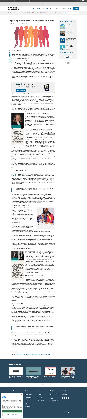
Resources (44, 8)
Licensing (51, 394)
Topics (37, 8)
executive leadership (30, 354)
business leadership (21, 354)
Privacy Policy (7, 408)
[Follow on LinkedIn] (83, 0)
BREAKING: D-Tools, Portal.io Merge (47, 12)
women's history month (45, 354)
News (10, 18)
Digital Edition (39, 397)
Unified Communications (29, 404)
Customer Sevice (64, 394)
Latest (31, 8)
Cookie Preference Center (12, 414)
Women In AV (37, 354)
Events (63, 8)
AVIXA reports (40, 60)
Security (26, 403)
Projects (52, 8)
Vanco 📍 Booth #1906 (33, 12)
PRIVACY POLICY (76, 413)
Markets (26, 400)
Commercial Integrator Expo (54, 400)
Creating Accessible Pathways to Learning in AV (70, 46)
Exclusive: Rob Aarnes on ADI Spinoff (21, 12)
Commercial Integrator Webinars (54, 401)
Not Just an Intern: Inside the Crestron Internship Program (70, 32)
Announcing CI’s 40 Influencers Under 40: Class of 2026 (70, 25)
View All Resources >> (40, 400)
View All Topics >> (28, 406)
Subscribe (76, 8)
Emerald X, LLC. (69, 411)
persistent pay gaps (15, 175)
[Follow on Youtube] (85, 0)
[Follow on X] (80, 0)
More (69, 8)
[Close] (21, 394)
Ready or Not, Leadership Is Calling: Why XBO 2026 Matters (71, 39)
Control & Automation (28, 397)
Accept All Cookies (12, 411)
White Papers (39, 394)
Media (57, 8)
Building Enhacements (28, 394)
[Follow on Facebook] (82, 0)
